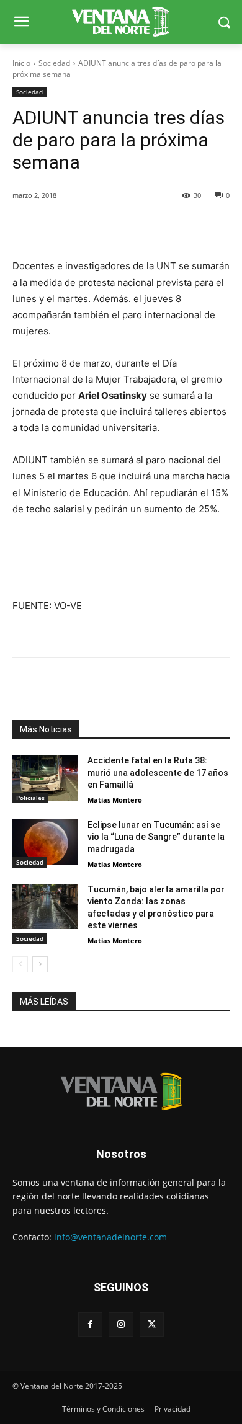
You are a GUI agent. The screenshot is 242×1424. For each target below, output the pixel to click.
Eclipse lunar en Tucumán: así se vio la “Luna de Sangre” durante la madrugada (156, 837)
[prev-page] (20, 964)
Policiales (30, 797)
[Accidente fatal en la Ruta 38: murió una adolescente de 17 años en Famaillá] (45, 778)
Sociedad (54, 63)
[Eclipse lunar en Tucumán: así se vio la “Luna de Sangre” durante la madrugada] (45, 842)
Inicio (21, 63)
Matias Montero (114, 799)
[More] (153, 227)
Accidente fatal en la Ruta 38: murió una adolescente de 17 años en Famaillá (157, 772)
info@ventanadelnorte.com (110, 1237)
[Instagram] (121, 1324)
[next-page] (40, 964)
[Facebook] (90, 1324)
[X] (152, 1324)
